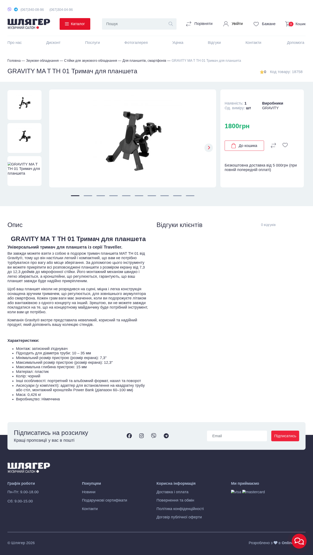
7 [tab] (152, 195)
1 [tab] (75, 195)
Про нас (14, 42)
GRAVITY (270, 108)
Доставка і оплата (172, 492)
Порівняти (202, 24)
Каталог (78, 24)
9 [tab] (177, 195)
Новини (88, 492)
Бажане (268, 24)
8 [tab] (164, 195)
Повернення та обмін (175, 500)
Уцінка (177, 42)
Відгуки (214, 42)
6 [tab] (139, 195)
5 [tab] (126, 195)
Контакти (253, 42)
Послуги (92, 42)
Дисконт (53, 42)
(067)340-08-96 (32, 10)
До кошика (248, 146)
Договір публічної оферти (179, 517)
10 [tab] (190, 195)
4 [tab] (113, 195)
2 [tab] (88, 195)
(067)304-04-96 (61, 10)
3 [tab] (100, 195)
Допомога (295, 42)
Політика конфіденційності (180, 509)
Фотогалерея (136, 42)
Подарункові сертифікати (104, 500)
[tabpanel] (132, 138)
